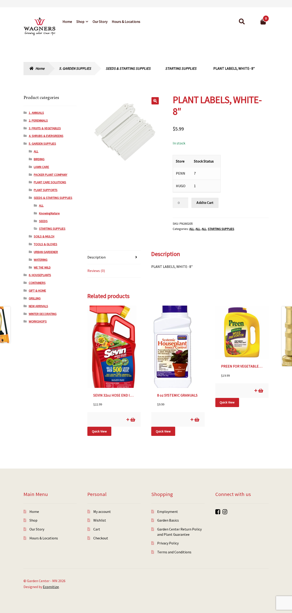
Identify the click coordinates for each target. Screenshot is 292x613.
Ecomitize (51, 586)
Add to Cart (204, 203)
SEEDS (43, 221)
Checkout (100, 538)
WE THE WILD (42, 267)
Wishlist (99, 520)
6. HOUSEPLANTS (40, 275)
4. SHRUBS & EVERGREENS (46, 136)
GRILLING (35, 298)
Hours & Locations (126, 21)
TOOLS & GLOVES (45, 244)
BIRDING (39, 159)
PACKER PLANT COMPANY (50, 175)
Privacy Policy (168, 543)
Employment (167, 511)
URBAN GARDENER (46, 252)
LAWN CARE (41, 167)
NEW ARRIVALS (38, 306)
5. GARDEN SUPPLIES (75, 68)
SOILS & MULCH (44, 236)
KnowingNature (49, 213)
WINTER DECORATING (43, 314)
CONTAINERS (37, 283)
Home (67, 21)
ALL (191, 229)
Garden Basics (168, 520)
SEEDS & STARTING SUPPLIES (128, 68)
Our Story (100, 21)
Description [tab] (96, 257)
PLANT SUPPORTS (45, 190)
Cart (96, 529)
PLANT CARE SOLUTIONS (50, 182)
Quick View (99, 431)
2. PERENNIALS (38, 120)
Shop (80, 21)
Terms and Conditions (174, 552)
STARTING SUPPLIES (180, 68)
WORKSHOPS (38, 321)
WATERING (40, 260)
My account (102, 511)
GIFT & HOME (37, 290)
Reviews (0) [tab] (96, 270)
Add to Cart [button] (132, 419)
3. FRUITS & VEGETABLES (45, 128)
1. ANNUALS (36, 113)
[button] (155, 100)
